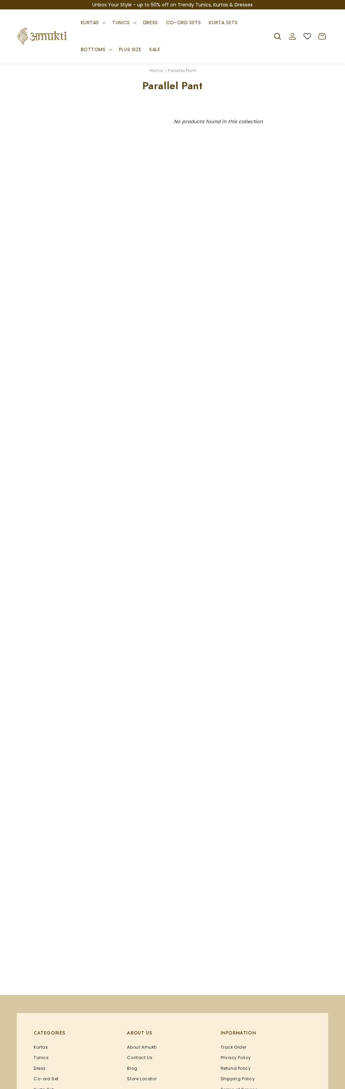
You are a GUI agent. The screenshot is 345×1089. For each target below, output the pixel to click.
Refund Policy (236, 1068)
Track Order (234, 1047)
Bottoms (93, 49)
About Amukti (142, 1047)
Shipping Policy (238, 1079)
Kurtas (90, 22)
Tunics (121, 22)
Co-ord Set (46, 1079)
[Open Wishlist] (307, 36)
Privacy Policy (236, 1057)
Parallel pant (182, 70)
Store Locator (142, 1079)
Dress (40, 1068)
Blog (132, 1068)
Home (156, 70)
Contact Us (139, 1057)
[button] (92, 22)
